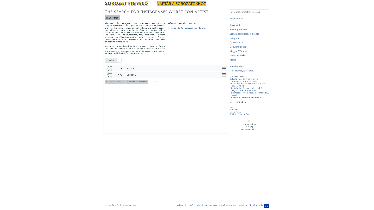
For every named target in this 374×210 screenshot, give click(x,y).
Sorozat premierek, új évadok (244, 33)
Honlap (173, 28)
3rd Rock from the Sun (240, 114)
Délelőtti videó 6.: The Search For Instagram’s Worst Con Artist (244, 80)
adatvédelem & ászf (227, 205)
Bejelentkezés (237, 18)
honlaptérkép (201, 205)
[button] (176, 68)
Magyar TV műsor (239, 51)
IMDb (180, 28)
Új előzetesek (236, 42)
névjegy (179, 205)
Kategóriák (235, 38)
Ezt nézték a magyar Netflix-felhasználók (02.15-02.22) (247, 84)
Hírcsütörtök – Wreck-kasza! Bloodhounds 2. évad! (249, 93)
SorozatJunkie (191, 28)
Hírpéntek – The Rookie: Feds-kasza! (245, 97)
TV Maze (202, 28)
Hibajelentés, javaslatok (241, 70)
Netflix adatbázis (238, 55)
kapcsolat (213, 205)
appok (248, 205)
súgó (191, 205)
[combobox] (249, 11)
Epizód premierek (238, 29)
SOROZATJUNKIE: (238, 76)
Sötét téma (240, 102)
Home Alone (235, 112)
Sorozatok (113, 17)
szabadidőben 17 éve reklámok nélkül (249, 127)
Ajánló (233, 59)
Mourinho (234, 109)
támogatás (258, 205)
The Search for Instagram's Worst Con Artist (157, 11)
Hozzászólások (237, 66)
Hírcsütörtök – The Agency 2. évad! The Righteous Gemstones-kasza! (247, 89)
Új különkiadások (238, 46)
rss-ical (241, 205)
